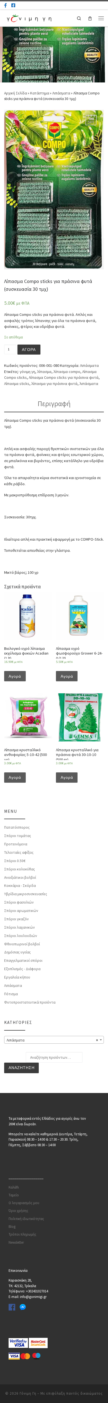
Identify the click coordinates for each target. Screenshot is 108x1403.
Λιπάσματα (61, 93)
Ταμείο (14, 1195)
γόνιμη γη (27, 371)
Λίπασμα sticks (16, 383)
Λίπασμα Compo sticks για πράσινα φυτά (64, 377)
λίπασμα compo (66, 371)
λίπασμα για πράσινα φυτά (54, 383)
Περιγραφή (54, 403)
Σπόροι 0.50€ (14, 860)
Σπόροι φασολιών (19, 902)
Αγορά (29, 349)
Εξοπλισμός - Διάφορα (22, 968)
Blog (12, 1226)
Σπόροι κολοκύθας (19, 869)
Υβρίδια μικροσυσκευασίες (25, 893)
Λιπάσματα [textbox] (52, 1040)
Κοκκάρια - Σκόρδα (20, 885)
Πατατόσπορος (17, 827)
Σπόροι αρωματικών (21, 910)
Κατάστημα (39, 93)
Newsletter (16, 1242)
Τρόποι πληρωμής (22, 1234)
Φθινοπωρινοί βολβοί (22, 943)
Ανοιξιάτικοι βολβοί (20, 877)
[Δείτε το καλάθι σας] (90, 18)
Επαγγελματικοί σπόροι (23, 960)
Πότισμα (11, 993)
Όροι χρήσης (18, 1210)
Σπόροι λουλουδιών (20, 935)
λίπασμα (44, 371)
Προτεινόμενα (15, 843)
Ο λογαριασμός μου (24, 1203)
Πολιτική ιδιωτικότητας (26, 1218)
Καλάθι (14, 1187)
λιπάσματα (88, 383)
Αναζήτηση (22, 1068)
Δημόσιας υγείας (17, 952)
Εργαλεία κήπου (17, 977)
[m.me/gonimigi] (5, 5)
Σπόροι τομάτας (17, 835)
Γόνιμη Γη (28, 1393)
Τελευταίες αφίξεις (19, 852)
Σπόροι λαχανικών (19, 927)
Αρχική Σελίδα (16, 93)
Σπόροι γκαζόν (16, 918)
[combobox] (54, 1040)
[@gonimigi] (13, 5)
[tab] (54, 404)
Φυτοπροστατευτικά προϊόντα (29, 1002)
